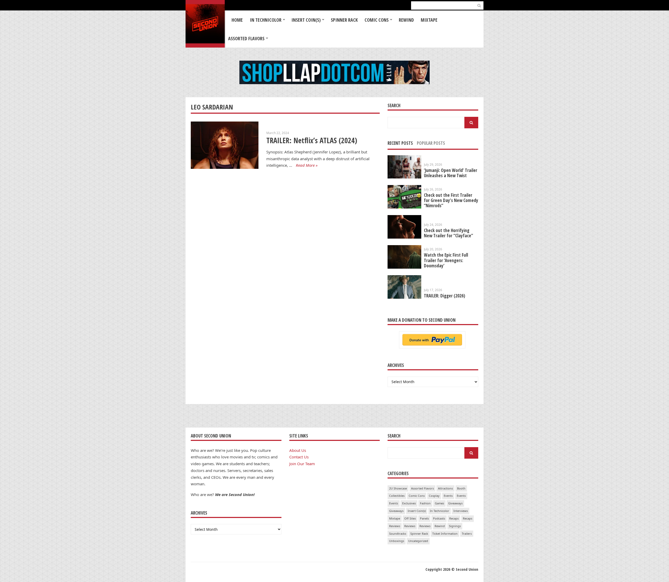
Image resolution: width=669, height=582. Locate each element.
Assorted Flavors (246, 38)
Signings (455, 526)
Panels (424, 518)
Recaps (454, 518)
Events (448, 496)
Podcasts (439, 518)
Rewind (406, 20)
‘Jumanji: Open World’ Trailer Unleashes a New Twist (450, 172)
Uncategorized (418, 541)
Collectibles (397, 496)
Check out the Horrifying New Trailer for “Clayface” (448, 233)
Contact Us (299, 456)
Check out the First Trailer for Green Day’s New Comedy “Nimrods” (451, 200)
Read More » (307, 165)
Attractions (445, 488)
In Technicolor (265, 20)
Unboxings (396, 541)
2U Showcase (398, 488)
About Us (297, 450)
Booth (461, 488)
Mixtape (429, 20)
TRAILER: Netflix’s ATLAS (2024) (311, 140)
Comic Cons (377, 20)
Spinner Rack (344, 20)
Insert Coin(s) (306, 20)
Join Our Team (302, 463)
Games (439, 503)
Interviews (460, 511)
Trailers (467, 533)
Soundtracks (397, 533)
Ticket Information (445, 533)
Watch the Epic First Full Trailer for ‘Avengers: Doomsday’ (446, 260)
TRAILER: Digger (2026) (444, 296)
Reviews (394, 526)
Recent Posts (400, 143)
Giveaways (455, 503)
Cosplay (434, 496)
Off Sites (410, 518)
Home (237, 20)
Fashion (425, 503)
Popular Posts (431, 143)
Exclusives (409, 503)
